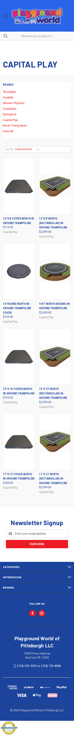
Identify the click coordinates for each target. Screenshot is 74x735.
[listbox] (28, 149)
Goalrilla (8, 97)
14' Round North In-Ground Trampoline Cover (17, 308)
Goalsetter (10, 109)
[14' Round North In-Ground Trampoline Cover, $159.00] (19, 271)
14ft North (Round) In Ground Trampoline (54, 306)
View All (8, 131)
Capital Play (10, 120)
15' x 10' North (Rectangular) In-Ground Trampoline (53, 393)
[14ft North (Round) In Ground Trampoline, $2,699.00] (55, 271)
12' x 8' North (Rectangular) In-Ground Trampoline (53, 223)
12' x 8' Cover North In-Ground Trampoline (19, 221)
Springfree (9, 114)
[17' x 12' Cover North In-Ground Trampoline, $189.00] (19, 441)
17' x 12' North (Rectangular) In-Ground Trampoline (53, 478)
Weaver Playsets (13, 103)
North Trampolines (15, 125)
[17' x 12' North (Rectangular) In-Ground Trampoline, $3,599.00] (55, 441)
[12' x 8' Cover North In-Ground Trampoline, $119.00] (19, 186)
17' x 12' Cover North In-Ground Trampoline (19, 476)
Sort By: (9, 149)
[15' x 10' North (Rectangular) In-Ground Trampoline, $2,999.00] (55, 356)
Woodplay (9, 92)
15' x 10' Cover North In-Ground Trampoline (19, 391)
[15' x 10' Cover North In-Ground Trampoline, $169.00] (19, 356)
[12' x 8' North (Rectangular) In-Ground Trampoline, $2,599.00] (55, 186)
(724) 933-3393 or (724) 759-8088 (39, 666)
